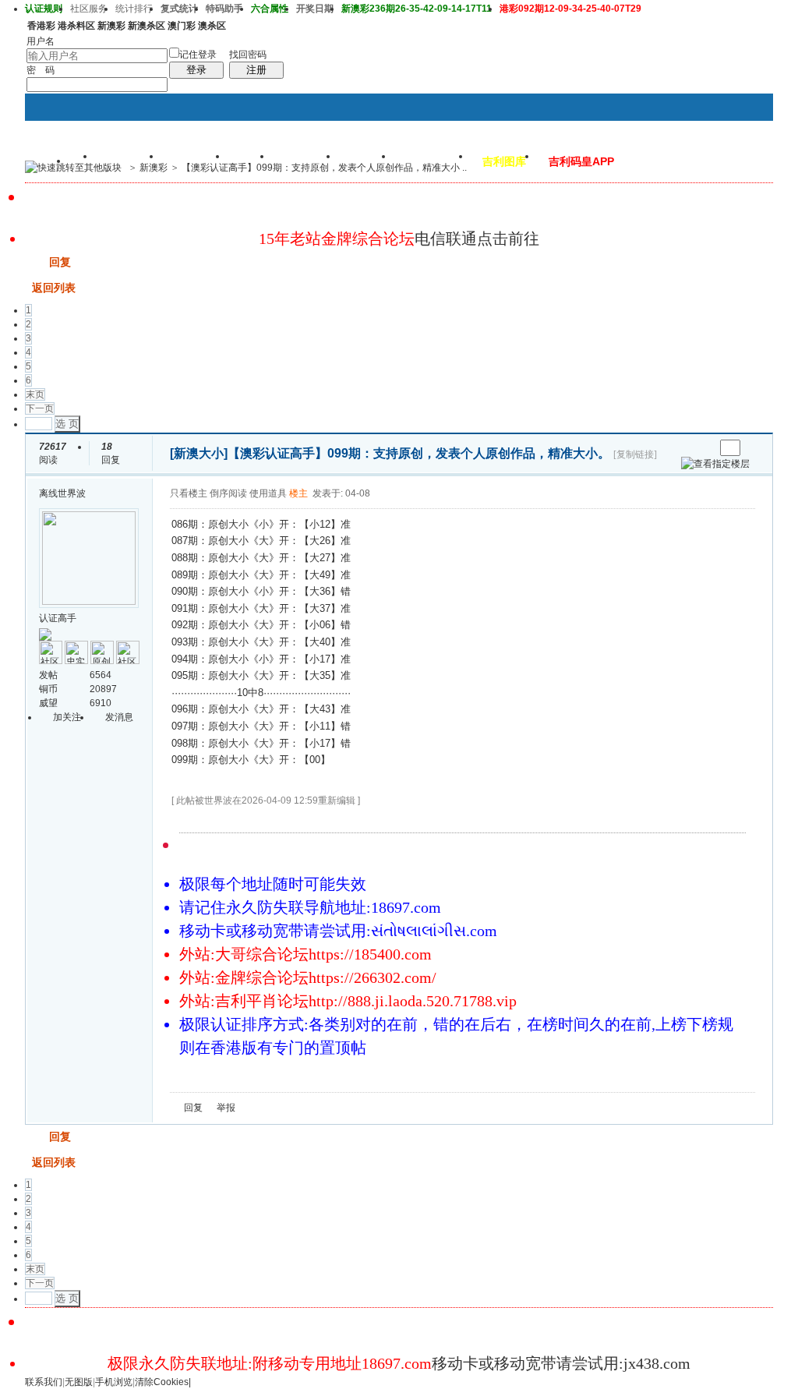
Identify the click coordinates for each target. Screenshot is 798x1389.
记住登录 (198, 54)
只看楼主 (188, 493)
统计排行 (134, 8)
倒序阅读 (228, 493)
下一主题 (702, 448)
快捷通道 (731, 160)
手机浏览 (113, 1382)
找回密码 (248, 54)
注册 (256, 70)
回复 (60, 262)
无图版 (79, 1382)
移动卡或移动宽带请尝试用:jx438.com (561, 1363)
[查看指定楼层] (715, 464)
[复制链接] (635, 454)
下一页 (40, 408)
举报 (226, 1107)
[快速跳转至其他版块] (73, 168)
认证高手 (57, 618)
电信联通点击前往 (477, 238)
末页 (35, 394)
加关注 (67, 717)
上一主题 (687, 448)
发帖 (36, 262)
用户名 (40, 41)
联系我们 (43, 1382)
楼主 (298, 493)
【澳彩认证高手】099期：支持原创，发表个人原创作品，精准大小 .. (324, 167)
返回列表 (54, 287)
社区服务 (89, 8)
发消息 (119, 717)
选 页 (67, 423)
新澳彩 (153, 167)
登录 (196, 70)
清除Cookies (162, 1382)
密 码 (40, 70)
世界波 (72, 493)
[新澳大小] (199, 453)
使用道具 (268, 493)
